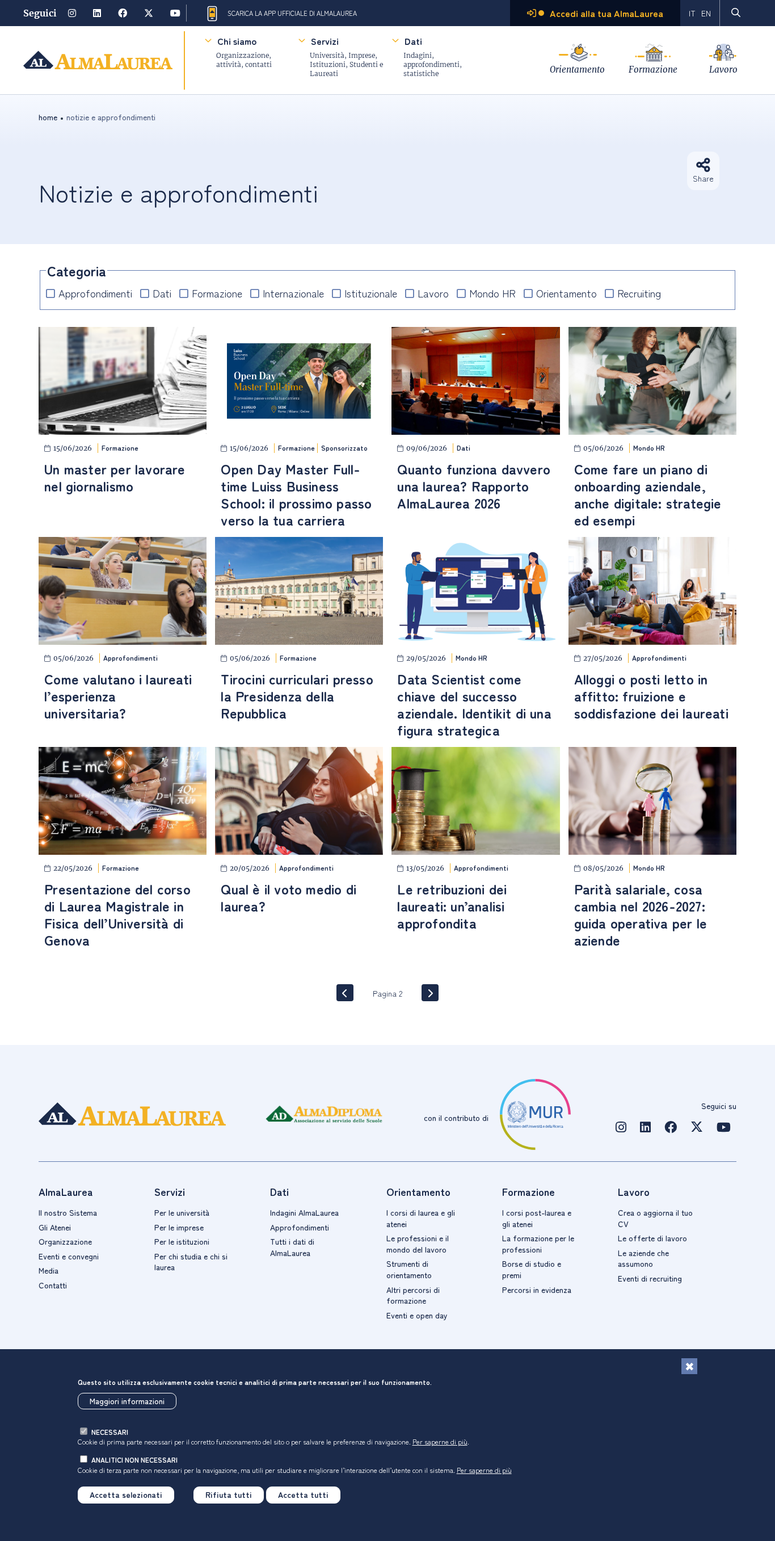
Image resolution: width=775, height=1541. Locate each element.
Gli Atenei (55, 1227)
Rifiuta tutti (228, 1494)
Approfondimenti (95, 293)
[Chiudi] (689, 1366)
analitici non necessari (134, 1459)
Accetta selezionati (126, 1494)
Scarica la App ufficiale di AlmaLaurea (292, 13)
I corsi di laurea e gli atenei (420, 1218)
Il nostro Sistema (68, 1212)
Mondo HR (492, 293)
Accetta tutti (303, 1494)
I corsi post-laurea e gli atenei (536, 1218)
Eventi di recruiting (650, 1278)
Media (48, 1270)
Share (703, 178)
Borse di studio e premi (531, 1269)
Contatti (53, 1285)
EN (706, 13)
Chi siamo (236, 41)
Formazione (653, 69)
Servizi (325, 41)
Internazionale (293, 293)
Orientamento (577, 69)
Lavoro (723, 69)
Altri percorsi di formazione (413, 1295)
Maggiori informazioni (127, 1401)
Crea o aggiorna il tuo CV (655, 1218)
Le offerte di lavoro (652, 1238)
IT (692, 13)
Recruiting (639, 293)
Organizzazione (65, 1241)
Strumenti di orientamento (409, 1269)
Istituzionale (370, 293)
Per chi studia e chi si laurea (191, 1261)
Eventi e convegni (69, 1256)
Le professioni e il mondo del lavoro (417, 1243)
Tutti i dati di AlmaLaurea (292, 1247)
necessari (109, 1432)
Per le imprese (179, 1227)
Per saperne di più (439, 1441)
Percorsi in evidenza (536, 1289)
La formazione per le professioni (538, 1243)
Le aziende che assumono (643, 1258)
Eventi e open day (417, 1315)
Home (48, 117)
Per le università (181, 1212)
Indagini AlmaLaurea (304, 1212)
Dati (413, 41)
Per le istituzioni (181, 1241)
